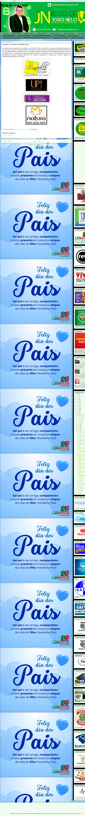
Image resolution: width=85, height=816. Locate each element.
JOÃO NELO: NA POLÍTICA (41, 33)
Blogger (81, 813)
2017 (77, 410)
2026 (77, 394)
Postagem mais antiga (65, 141)
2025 (77, 395)
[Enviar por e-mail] (31, 129)
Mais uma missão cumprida (81, 481)
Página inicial (6, 33)
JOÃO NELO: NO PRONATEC (9, 35)
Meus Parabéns (80, 478)
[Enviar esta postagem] (29, 129)
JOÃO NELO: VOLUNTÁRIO (55, 33)
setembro (79, 421)
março (78, 486)
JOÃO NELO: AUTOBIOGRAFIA (24, 35)
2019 (77, 406)
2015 (77, 414)
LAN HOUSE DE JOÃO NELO (59, 35)
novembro (79, 417)
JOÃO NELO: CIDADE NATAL (69, 33)
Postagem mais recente (7, 141)
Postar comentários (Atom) (38, 144)
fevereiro (79, 488)
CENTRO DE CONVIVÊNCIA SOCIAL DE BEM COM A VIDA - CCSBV (36, 37)
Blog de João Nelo (15, 5)
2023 (77, 399)
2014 (77, 492)
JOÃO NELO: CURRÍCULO (28, 33)
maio (78, 428)
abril (78, 430)
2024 (77, 397)
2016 (77, 412)
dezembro (79, 415)
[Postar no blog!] (33, 129)
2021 (77, 403)
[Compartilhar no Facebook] (35, 129)
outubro (79, 419)
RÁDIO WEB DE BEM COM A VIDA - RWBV (12, 37)
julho (78, 424)
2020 (77, 404)
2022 (77, 401)
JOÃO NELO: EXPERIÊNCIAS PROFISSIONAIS (42, 35)
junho (78, 426)
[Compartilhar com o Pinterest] (37, 129)
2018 (77, 408)
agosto (79, 422)
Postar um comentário (8, 135)
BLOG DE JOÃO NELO (16, 33)
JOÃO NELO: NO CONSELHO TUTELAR (60, 37)
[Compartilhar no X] (34, 129)
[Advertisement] (80, 162)
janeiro (79, 490)
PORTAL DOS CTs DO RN (73, 35)
